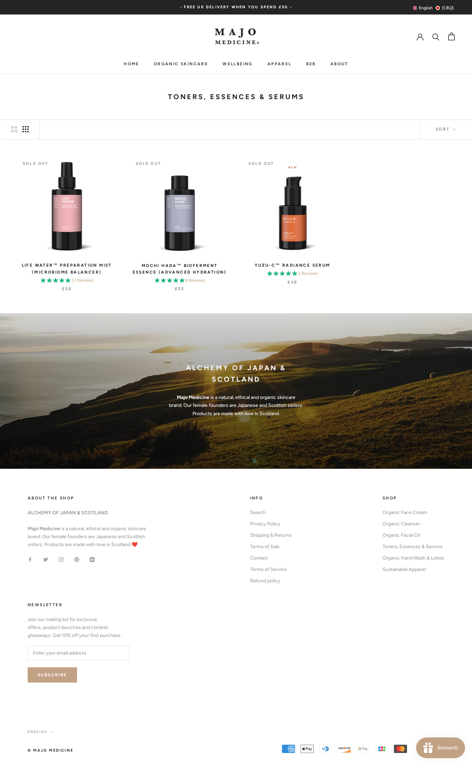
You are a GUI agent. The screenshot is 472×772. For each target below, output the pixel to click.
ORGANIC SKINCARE (181, 63)
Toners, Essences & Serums (413, 547)
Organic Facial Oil (401, 535)
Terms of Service (268, 569)
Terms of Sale (265, 547)
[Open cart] (451, 36)
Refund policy (265, 581)
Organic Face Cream (405, 512)
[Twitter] (45, 559)
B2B (311, 63)
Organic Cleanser (401, 524)
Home (131, 63)
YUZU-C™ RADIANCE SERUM (292, 265)
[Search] (436, 36)
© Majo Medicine (50, 750)
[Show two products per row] (14, 129)
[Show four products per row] (25, 129)
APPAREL (279, 63)
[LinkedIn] (92, 559)
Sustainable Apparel (404, 569)
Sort (444, 129)
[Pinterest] (76, 559)
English (37, 732)
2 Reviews (308, 273)
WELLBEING (238, 63)
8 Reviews (195, 280)
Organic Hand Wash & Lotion (413, 558)
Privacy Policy (265, 524)
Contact (259, 558)
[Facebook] (30, 559)
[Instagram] (61, 559)
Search (258, 512)
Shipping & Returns (271, 535)
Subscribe (52, 675)
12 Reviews (82, 280)
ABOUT (339, 63)
